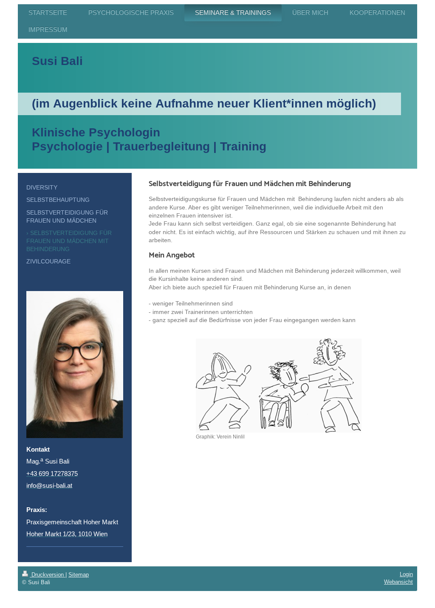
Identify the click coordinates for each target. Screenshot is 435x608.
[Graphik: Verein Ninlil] (279, 386)
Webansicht (398, 582)
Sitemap (78, 574)
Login (406, 574)
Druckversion (47, 574)
